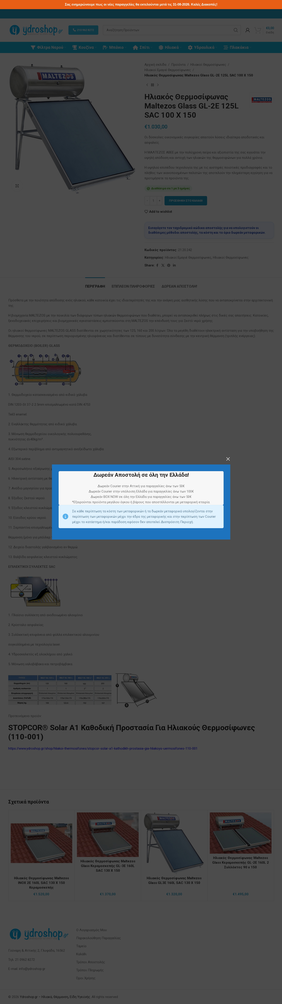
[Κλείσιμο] (228, 458)
